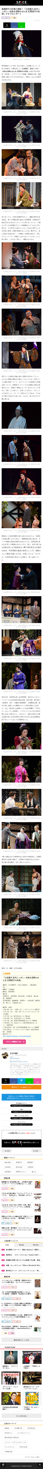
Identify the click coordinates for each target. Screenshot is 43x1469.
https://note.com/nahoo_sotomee (18, 1061)
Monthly (36, 1245)
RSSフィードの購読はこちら (22, 1087)
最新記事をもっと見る (21, 1340)
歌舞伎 (7, 1428)
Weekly (21, 1245)
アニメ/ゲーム (9, 1447)
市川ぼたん (8, 1433)
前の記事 (7, 1151)
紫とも (34, 1172)
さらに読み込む (21, 1416)
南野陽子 (30, 1162)
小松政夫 (8, 1167)
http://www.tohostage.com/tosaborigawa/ (17, 1036)
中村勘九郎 (8, 1451)
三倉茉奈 (30, 1167)
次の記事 (35, 1151)
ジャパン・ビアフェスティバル (15, 1442)
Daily (7, 1245)
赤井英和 (8, 1172)
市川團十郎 (18, 1428)
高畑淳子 (19, 1162)
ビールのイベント (23, 1433)
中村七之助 (23, 1447)
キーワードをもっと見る (32, 1457)
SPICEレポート (21, 1172)
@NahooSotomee (14, 1058)
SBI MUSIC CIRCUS (12, 1437)
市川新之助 (31, 1428)
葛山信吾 (8, 1162)
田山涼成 (19, 1167)
